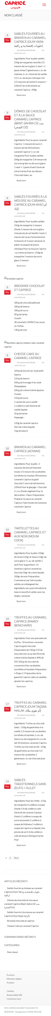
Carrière (10, 991)
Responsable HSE (14, 995)
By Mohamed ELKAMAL (26, 50)
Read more (21, 95)
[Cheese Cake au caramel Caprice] (25, 345)
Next (16, 858)
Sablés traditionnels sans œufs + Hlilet (30, 784)
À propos (11, 975)
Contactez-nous (14, 999)
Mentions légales (14, 979)
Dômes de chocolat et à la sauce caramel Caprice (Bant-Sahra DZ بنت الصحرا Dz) (30, 119)
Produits (10, 982)
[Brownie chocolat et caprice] (25, 278)
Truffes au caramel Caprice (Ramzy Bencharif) (30, 621)
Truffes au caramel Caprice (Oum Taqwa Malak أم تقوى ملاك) (30, 706)
